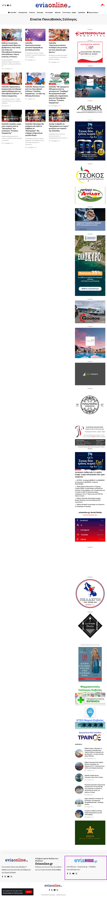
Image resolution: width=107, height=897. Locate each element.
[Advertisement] (90, 561)
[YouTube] (8, 5)
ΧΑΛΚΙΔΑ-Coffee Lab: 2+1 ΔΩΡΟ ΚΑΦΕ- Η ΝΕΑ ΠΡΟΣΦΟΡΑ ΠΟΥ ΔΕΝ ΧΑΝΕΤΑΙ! (90, 474)
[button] (28, 891)
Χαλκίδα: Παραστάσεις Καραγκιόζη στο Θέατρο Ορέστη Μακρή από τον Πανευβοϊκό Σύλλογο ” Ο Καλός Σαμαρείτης (12, 91)
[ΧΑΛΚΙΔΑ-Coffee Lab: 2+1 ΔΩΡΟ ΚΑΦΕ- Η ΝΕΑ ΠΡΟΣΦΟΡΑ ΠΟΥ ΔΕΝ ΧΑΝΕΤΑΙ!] (90, 461)
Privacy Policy (7, 893)
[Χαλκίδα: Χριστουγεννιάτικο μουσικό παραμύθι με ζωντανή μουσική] (35, 35)
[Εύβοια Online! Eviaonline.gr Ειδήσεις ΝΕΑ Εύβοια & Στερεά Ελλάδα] (53, 5)
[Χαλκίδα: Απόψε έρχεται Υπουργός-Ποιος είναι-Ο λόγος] (79, 777)
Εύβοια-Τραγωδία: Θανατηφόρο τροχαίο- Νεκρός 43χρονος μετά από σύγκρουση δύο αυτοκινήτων (88, 500)
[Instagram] (10, 5)
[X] (5, 5)
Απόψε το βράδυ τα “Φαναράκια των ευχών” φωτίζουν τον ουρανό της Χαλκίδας (59, 127)
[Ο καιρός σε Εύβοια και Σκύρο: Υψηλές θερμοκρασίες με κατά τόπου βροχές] (79, 814)
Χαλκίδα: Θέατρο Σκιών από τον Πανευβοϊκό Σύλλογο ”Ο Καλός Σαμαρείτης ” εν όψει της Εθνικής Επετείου (35, 91)
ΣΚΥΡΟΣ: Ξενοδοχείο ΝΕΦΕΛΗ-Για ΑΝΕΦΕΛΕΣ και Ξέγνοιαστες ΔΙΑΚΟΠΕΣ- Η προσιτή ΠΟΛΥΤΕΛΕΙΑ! (90, 482)
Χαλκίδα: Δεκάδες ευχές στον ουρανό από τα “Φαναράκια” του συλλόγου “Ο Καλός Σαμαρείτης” (11, 128)
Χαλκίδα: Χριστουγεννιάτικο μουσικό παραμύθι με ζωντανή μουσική (34, 46)
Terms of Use (18, 893)
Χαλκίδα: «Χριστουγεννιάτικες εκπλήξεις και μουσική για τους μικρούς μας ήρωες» (58, 47)
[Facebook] (3, 5)
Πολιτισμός (29, 40)
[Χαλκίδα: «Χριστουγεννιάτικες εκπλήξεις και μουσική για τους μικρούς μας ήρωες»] (59, 35)
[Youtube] (90, 535)
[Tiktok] (90, 539)
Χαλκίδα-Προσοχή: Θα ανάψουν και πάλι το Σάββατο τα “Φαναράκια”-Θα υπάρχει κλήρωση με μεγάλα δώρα (34, 129)
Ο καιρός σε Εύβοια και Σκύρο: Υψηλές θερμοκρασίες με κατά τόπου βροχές (93, 812)
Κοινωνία (4, 40)
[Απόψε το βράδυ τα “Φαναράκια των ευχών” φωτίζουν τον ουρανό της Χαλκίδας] (59, 116)
